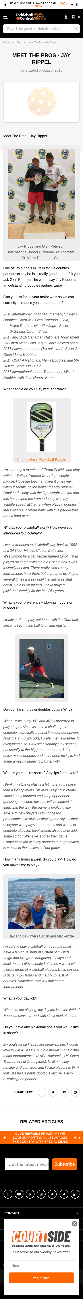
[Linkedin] (75, 1194)
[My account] (66, 16)
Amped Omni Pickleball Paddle (41, 460)
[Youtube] (19, 1194)
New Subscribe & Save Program (39, 4)
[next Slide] (75, 1137)
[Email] (64, 1092)
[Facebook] (42, 1092)
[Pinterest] (30, 1194)
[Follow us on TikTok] (52, 1194)
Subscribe (64, 1164)
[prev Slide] (4, 1137)
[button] (75, 16)
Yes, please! (41, 1278)
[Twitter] (53, 1092)
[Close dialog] (74, 1224)
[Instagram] (41, 1194)
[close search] (76, 28)
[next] (72, 4)
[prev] (5, 4)
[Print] (75, 1092)
